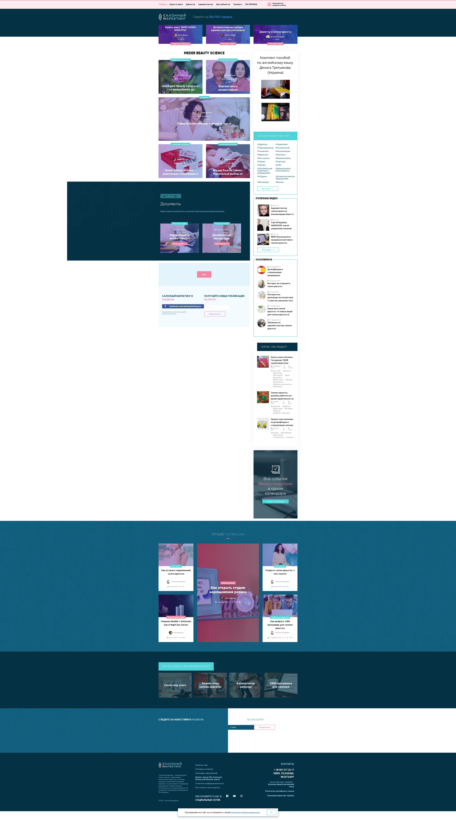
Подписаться (215, 314)
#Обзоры (261, 165)
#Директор (262, 144)
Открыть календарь (275, 501)
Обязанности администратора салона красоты (279, 325)
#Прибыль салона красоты (282, 384)
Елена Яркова (183, 35)
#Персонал (280, 161)
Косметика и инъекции (228, 60)
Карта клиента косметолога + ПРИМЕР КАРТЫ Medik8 (179, 236)
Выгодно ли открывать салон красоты (278, 285)
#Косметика (262, 151)
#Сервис (261, 161)
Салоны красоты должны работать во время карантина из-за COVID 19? (282, 395)
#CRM (278, 165)
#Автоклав (274, 433)
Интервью (204, 97)
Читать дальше (203, 136)
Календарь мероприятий (206, 773)
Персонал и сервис (228, 44)
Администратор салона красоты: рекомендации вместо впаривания (282, 211)
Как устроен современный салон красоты (176, 572)
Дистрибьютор (223, 4)
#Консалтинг (277, 377)
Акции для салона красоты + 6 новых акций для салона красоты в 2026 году (279, 311)
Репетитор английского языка (279, 791)
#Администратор (283, 158)
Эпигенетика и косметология (228, 88)
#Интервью (289, 408)
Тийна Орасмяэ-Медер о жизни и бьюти (204, 123)
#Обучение (280, 155)
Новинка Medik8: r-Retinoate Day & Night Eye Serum (176, 623)
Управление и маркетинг (180, 44)
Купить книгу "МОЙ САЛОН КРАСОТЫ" (180, 29)
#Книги (287, 375)
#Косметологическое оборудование (285, 177)
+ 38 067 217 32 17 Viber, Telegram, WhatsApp (283, 773)
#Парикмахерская (265, 148)
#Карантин (276, 411)
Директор (190, 4)
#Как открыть (263, 158)
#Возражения (275, 406)
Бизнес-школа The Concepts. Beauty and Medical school (209, 778)
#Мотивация (263, 182)
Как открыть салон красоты (207, 787)
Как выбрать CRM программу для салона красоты (280, 624)
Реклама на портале (204, 769)
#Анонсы (280, 182)
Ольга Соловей (230, 35)
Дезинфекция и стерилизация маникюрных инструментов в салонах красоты (279, 272)
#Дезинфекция (286, 433)
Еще (204, 274)
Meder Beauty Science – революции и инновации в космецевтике (180, 172)
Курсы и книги (176, 4)
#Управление (281, 144)
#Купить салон (278, 380)
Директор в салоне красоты (275, 31)
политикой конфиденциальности (245, 812)
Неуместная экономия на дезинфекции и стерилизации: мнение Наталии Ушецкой (282, 422)
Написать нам (201, 765)
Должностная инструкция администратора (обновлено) (228, 29)
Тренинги (237, 4)
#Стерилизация (278, 437)
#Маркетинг (262, 155)
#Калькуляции (278, 435)
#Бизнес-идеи (276, 371)
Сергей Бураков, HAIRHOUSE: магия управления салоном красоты (281, 225)
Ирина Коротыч (183, 75)
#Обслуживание (283, 151)
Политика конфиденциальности (209, 783)
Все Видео (266, 250)
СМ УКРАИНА (251, 4)
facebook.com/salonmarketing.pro (185, 306)
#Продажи (262, 176)
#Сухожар (289, 437)
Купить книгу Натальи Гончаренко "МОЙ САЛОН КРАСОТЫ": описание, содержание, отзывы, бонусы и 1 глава (282, 360)
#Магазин (289, 380)
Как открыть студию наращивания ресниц (228, 590)
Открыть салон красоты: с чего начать (280, 572)
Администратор (205, 4)
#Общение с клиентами (281, 413)
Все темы (266, 189)
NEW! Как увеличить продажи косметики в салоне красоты (282, 240)
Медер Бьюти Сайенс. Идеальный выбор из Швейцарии (228, 172)
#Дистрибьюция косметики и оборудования (264, 170)
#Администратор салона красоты (283, 169)
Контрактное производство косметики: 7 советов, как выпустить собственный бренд (280, 297)
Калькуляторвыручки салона (279, 4)
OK (272, 812)
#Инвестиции (277, 373)
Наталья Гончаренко (278, 37)
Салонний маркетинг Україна (280, 795)
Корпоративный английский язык (281, 785)
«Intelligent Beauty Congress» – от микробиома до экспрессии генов (180, 88)
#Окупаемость (278, 382)
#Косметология (283, 148)
